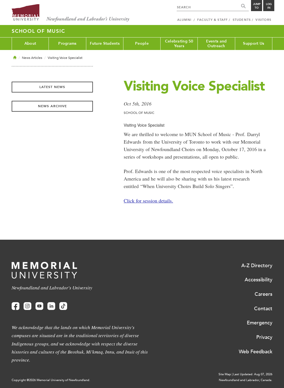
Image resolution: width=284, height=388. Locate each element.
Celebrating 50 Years (179, 43)
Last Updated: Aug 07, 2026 (252, 374)
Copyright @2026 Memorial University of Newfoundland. (51, 380)
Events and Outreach (216, 43)
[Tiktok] (63, 306)
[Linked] (51, 306)
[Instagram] (27, 306)
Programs (67, 43)
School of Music (38, 31)
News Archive (52, 106)
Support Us (253, 43)
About (30, 43)
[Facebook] (15, 306)
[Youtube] (39, 306)
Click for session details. (148, 200)
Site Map (225, 374)
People (142, 43)
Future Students (105, 43)
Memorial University (71, 13)
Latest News (52, 87)
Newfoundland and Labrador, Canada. (245, 380)
